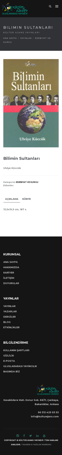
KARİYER (8, 272)
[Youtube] (44, 436)
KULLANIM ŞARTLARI (16, 350)
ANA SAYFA (10, 38)
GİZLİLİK (8, 355)
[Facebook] (24, 436)
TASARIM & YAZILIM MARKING (36, 444)
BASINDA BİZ (11, 371)
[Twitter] (30, 436)
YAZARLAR (10, 311)
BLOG (7, 322)
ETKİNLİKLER (11, 327)
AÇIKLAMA (11, 198)
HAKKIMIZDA (11, 267)
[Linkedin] (37, 436)
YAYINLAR (26, 38)
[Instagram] (18, 436)
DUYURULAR (11, 283)
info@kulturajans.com (45, 416)
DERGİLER (9, 316)
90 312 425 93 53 (48, 412)
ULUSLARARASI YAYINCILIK (20, 366)
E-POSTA (9, 360)
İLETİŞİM (8, 277)
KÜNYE (26, 198)
